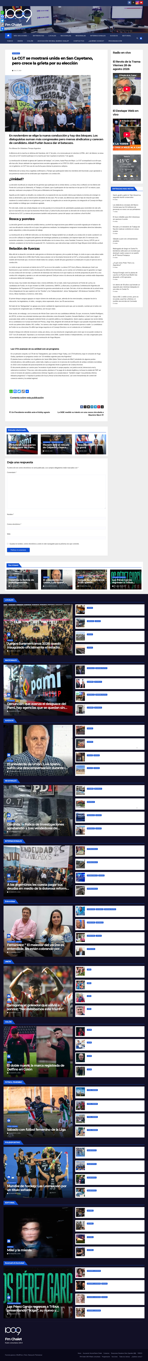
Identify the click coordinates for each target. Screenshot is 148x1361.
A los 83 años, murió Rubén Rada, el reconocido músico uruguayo (113, 1274)
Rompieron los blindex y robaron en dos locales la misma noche (112, 758)
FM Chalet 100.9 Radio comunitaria (90, 1356)
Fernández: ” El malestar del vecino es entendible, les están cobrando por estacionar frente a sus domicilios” (35, 949)
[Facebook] (2, 17)
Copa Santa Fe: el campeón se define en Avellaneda (107, 1133)
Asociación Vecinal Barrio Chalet (53, 41)
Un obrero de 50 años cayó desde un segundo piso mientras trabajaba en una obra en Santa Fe (126, 287)
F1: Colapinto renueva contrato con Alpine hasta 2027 (108, 1181)
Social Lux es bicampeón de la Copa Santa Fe (105, 1120)
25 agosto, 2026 (15, 1253)
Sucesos (114, 36)
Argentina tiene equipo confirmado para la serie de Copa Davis (112, 1194)
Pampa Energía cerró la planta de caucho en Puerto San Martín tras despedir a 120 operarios (125, 275)
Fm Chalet (13, 25)
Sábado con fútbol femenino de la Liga (36, 1130)
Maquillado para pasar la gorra (90, 446)
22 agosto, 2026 (15, 952)
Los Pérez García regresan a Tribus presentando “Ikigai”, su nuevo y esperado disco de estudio (33, 1310)
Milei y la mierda (19, 1250)
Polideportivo (12, 1182)
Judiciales (90, 621)
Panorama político (57, 442)
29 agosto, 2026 (16, 586)
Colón (30, 41)
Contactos (78, 41)
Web (8, 534)
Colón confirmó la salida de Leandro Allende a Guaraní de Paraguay (114, 1033)
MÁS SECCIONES (21, 36)
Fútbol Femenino (12, 1126)
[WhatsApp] (2, 13)
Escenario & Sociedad (119, 577)
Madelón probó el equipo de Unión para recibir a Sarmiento (110, 986)
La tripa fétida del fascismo (98, 1214)
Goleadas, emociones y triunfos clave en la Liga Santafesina (111, 1107)
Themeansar (38, 1355)
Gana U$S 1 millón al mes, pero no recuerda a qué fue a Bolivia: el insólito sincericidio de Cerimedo (126, 299)
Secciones (115, 1356)
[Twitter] (2, 21)
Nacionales (66, 36)
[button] (137, 38)
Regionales (81, 36)
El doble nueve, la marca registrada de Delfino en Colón (35, 1067)
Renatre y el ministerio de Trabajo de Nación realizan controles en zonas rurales (126, 229)
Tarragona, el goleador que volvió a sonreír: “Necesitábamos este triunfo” (35, 1007)
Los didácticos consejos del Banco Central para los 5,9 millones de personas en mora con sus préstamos (126, 207)
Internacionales (98, 36)
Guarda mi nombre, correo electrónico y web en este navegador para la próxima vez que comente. (44, 544)
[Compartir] (2, 29)
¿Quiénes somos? (96, 41)
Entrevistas (38, 36)
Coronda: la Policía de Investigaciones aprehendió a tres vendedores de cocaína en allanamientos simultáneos (36, 828)
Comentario (11, 472)
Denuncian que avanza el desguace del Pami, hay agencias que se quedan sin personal (36, 708)
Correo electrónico (14, 524)
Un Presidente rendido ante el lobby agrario (30, 412)
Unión (20, 41)
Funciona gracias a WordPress (14, 1355)
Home (79, 1353)
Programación (115, 41)
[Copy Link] (2, 25)
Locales (52, 36)
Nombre (10, 514)
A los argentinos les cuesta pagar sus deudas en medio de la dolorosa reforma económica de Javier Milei (37, 888)
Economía (80, 442)
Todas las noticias (124, 1356)
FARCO (10, 41)
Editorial (126, 36)
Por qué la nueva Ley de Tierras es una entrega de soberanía (111, 1240)
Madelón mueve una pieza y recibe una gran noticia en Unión (111, 999)
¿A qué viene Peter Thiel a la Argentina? (103, 698)
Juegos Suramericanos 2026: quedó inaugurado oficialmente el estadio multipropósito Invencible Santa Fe (34, 647)
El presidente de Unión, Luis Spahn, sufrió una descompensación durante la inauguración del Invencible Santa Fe (37, 768)
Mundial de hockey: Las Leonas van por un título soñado (36, 1188)
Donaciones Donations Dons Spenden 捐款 (123, 1353)
